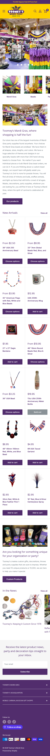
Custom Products (14, 579)
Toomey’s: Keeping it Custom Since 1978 (22, 623)
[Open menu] (4, 11)
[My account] (40, 11)
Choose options (13, 261)
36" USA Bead (9, 398)
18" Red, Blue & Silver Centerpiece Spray (37, 500)
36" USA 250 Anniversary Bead (10, 249)
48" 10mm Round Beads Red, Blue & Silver (35, 351)
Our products (12, 201)
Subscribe (25, 671)
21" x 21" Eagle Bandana (9, 349)
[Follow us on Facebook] (4, 722)
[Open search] (35, 11)
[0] (45, 11)
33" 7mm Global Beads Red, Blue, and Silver (37, 250)
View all (44, 213)
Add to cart (37, 311)
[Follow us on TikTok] (14, 722)
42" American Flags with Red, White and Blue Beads (11, 300)
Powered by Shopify (10, 751)
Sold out (37, 412)
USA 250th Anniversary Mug (35, 299)
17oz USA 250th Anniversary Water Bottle (36, 401)
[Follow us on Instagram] (9, 722)
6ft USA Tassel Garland (34, 450)
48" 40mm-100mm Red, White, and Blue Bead (12, 451)
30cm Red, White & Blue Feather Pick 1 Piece (11, 502)
